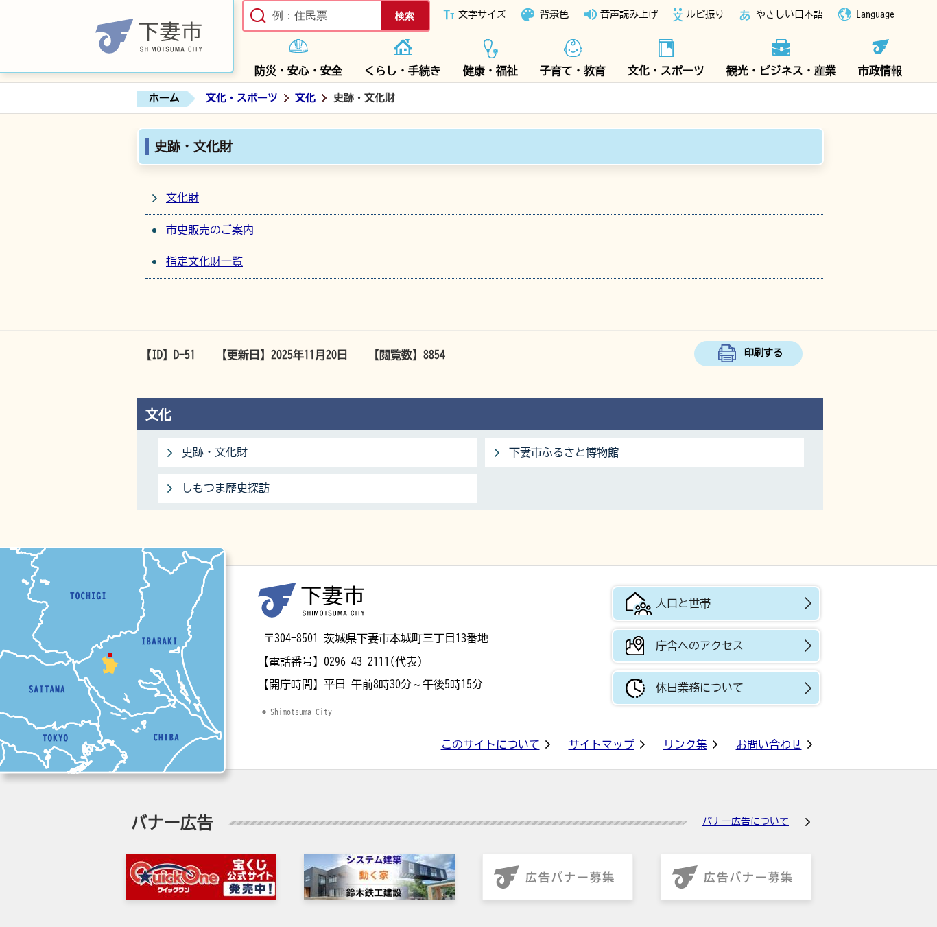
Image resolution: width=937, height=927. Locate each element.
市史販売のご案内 (210, 229)
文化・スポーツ (666, 70)
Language (875, 14)
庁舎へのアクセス (700, 645)
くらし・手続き (402, 70)
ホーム (164, 98)
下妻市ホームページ (117, 36)
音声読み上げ (629, 14)
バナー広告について (745, 821)
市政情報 (880, 70)
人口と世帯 (683, 603)
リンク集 (685, 744)
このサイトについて (490, 744)
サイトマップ (601, 744)
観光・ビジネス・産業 (781, 70)
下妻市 (311, 600)
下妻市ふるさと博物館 (564, 452)
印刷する (763, 352)
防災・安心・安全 (298, 70)
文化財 (182, 197)
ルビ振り (705, 14)
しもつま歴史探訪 (226, 487)
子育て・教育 (573, 70)
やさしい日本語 (789, 14)
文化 (305, 98)
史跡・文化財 (215, 452)
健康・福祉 (490, 70)
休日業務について (700, 687)
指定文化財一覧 (204, 261)
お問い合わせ (769, 744)
